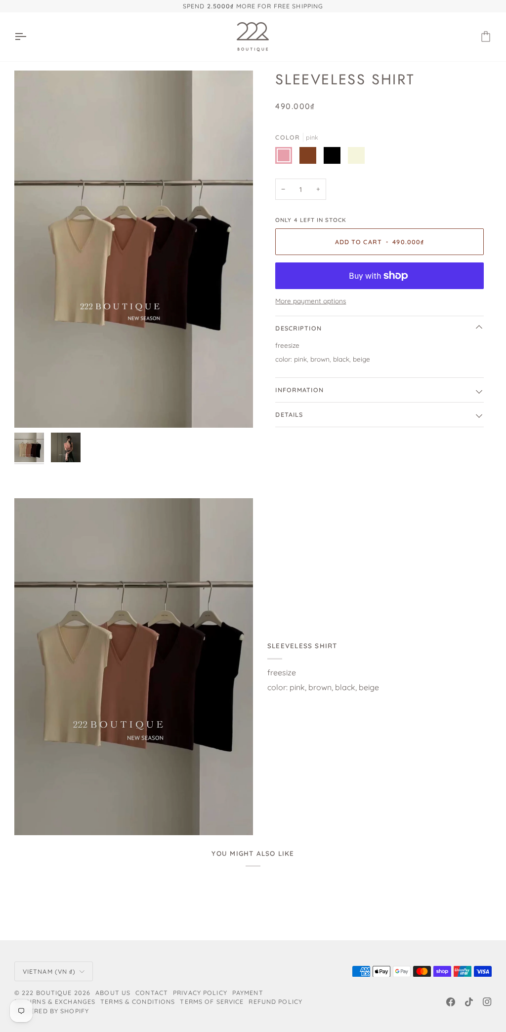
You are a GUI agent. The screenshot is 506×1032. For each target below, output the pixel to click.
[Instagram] (487, 1001)
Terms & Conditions (137, 1001)
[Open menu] (29, 36)
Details (289, 414)
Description (298, 328)
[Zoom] (133, 249)
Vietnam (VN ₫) (49, 971)
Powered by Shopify (51, 1011)
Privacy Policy (200, 992)
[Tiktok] (469, 1001)
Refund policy (275, 1001)
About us (112, 992)
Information (299, 390)
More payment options (310, 300)
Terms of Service (212, 1001)
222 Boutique (47, 992)
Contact (151, 992)
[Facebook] (450, 1001)
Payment (247, 992)
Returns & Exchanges (54, 1001)
